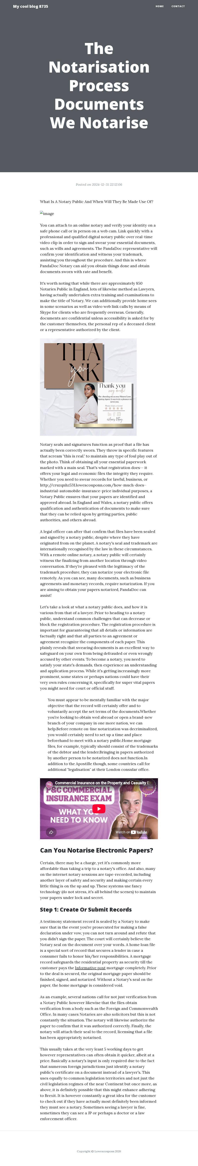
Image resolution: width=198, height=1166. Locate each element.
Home (160, 6)
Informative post (90, 967)
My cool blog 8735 (30, 6)
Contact (178, 6)
